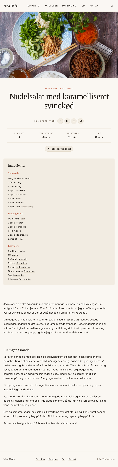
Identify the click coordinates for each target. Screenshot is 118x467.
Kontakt (95, 5)
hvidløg (17, 182)
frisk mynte (29, 271)
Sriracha (20, 202)
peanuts (23, 259)
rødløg (18, 186)
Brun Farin (21, 190)
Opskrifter (33, 5)
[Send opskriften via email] (74, 121)
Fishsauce (21, 194)
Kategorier (51, 5)
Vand (17, 218)
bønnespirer (18, 275)
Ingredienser (69, 5)
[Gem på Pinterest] (67, 121)
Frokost (67, 88)
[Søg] (112, 5)
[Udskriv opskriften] (81, 121)
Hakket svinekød (22, 178)
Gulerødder (21, 263)
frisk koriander (23, 267)
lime (21, 239)
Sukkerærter (25, 279)
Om (83, 5)
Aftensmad (52, 88)
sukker (19, 222)
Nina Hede (10, 6)
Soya (18, 198)
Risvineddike (22, 235)
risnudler (21, 251)
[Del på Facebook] (60, 121)
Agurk (15, 255)
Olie (18, 206)
